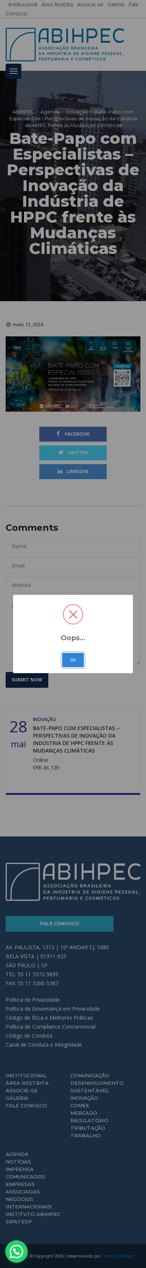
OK (73, 660)
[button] (16, 1251)
